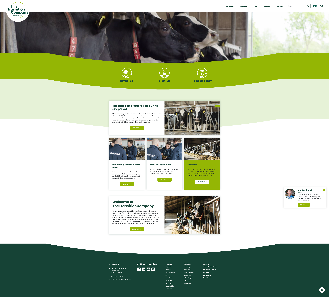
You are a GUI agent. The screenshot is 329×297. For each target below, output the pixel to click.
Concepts (169, 264)
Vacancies (169, 289)
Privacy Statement (209, 270)
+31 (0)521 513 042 (117, 276)
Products (187, 264)
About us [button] (266, 6)
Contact (280, 6)
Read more (135, 128)
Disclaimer (207, 275)
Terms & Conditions (210, 267)
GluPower (187, 270)
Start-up (168, 270)
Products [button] (244, 6)
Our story (169, 280)
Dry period (169, 267)
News (256, 6)
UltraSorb (187, 283)
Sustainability (170, 286)
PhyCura (187, 280)
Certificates (207, 278)
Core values (169, 283)
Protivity (187, 267)
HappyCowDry (189, 272)
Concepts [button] (230, 6)
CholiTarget (188, 278)
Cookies (206, 272)
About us (169, 278)
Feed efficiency (170, 272)
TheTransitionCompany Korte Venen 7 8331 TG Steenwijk (118, 271)
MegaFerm (187, 275)
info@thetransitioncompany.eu (121, 279)
